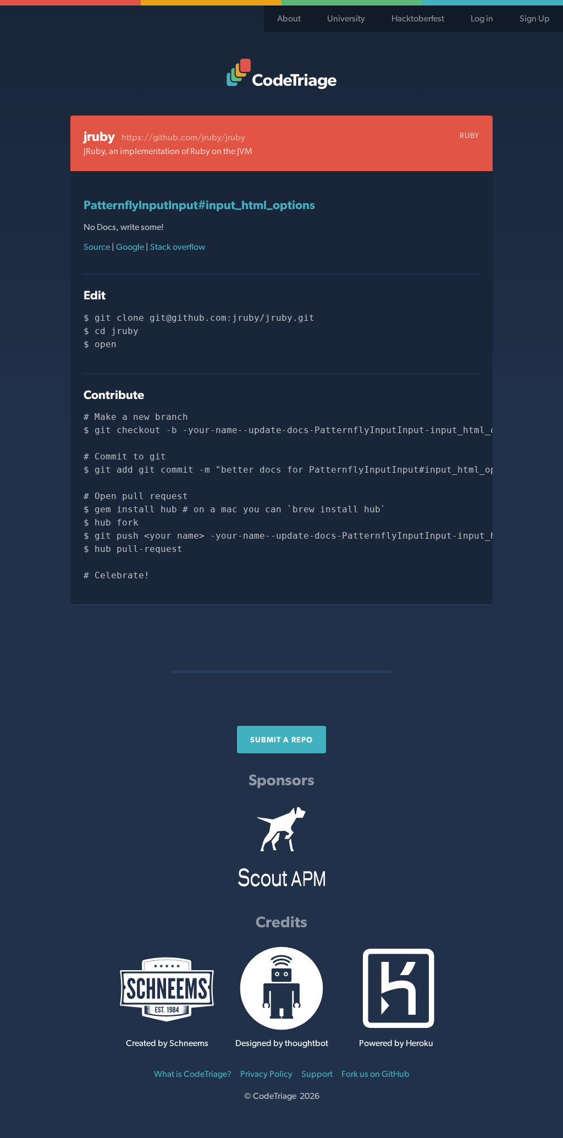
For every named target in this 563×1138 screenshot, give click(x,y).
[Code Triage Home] (281, 73)
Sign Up (535, 18)
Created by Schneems (167, 1043)
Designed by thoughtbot (281, 1043)
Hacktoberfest (417, 18)
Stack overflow (176, 247)
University (346, 18)
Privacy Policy (266, 1074)
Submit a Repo (281, 739)
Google (130, 247)
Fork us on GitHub (375, 1074)
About (289, 18)
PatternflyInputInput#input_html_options (199, 205)
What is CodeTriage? (192, 1074)
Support (317, 1074)
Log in (482, 18)
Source (98, 247)
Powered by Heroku (396, 1043)
